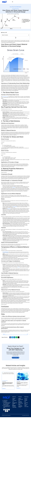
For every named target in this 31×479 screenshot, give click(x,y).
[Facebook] (4, 409)
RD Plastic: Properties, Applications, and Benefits (22, 383)
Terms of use (27, 415)
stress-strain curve (5, 96)
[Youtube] (5, 409)
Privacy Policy (23, 415)
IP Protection (14, 400)
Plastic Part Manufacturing (20, 403)
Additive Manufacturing (20, 399)
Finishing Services (25, 400)
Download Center (25, 405)
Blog (13, 6)
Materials (25, 398)
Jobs (13, 401)
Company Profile (13, 399)
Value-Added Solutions (17, 6)
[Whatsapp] (7, 411)
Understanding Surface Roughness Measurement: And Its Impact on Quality (7, 383)
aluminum (9, 208)
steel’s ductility (15, 206)
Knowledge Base (26, 403)
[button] (10, 337)
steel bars (13, 187)
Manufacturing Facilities (14, 403)
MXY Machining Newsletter (14, 405)
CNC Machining (20, 401)
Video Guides (26, 406)
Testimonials (14, 407)
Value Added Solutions (20, 406)
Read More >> (4, 388)
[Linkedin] (7, 409)
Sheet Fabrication (20, 404)
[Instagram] (9, 409)
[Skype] (5, 411)
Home (11, 6)
